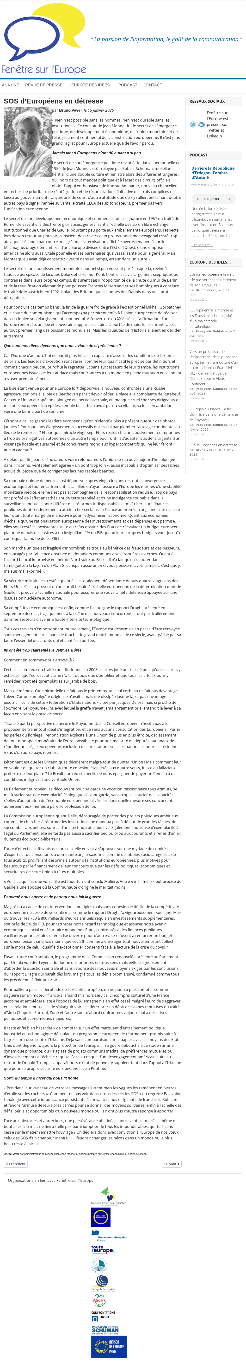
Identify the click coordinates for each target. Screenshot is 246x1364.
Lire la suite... (202, 244)
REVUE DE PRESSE (43, 85)
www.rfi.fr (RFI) (200, 185)
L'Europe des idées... (90, 85)
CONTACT (152, 85)
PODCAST (127, 85)
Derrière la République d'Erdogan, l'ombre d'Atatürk (212, 173)
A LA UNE (10, 85)
